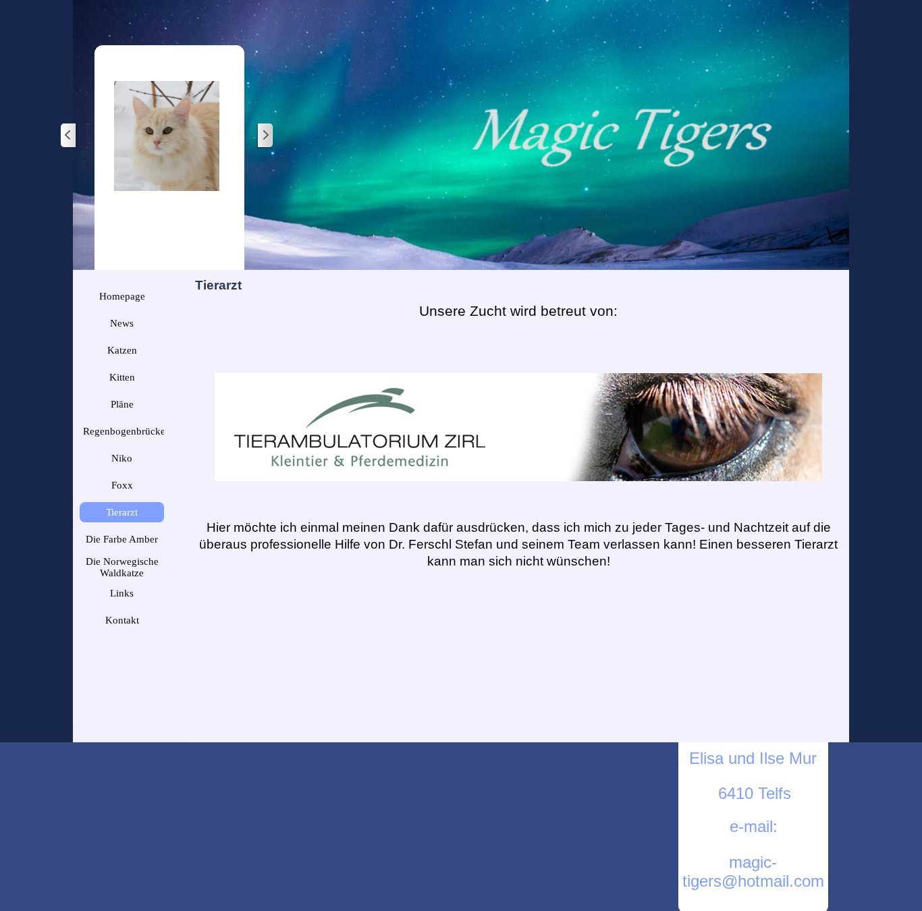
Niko (121, 458)
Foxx (122, 485)
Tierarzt (122, 512)
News (122, 323)
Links (122, 593)
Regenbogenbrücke (124, 431)
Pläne (122, 404)
